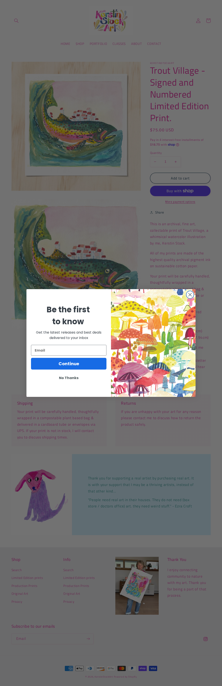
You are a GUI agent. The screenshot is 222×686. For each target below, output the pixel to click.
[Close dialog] (190, 294)
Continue (69, 364)
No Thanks (68, 377)
